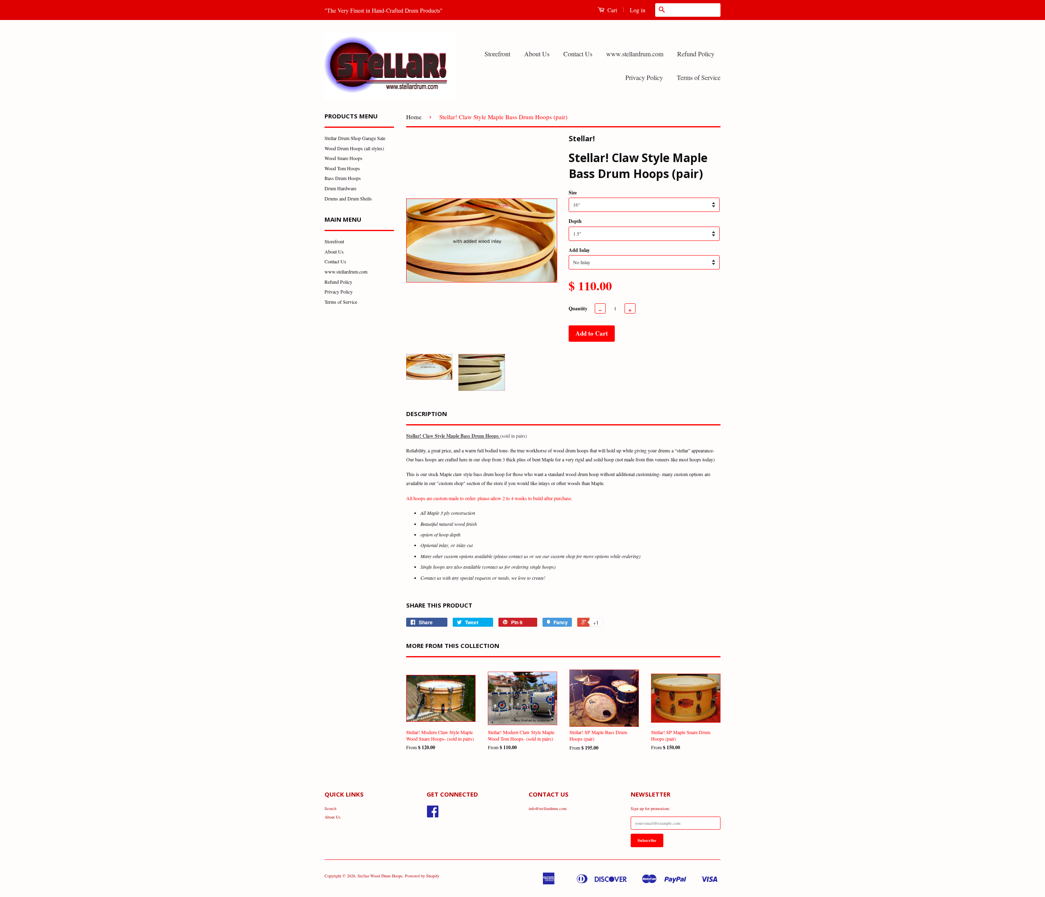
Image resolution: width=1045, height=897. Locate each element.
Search (330, 808)
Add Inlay (579, 250)
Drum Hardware (340, 188)
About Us (536, 53)
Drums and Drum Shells (348, 198)
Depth (575, 221)
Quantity (578, 308)
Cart (611, 10)
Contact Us (577, 53)
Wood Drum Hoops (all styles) (354, 148)
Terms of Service (698, 77)
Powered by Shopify (422, 876)
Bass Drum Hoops (343, 178)
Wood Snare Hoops (343, 158)
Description (426, 414)
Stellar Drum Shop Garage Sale (355, 138)
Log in (637, 10)
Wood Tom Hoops (342, 168)
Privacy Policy (644, 77)
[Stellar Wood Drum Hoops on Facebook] (433, 814)
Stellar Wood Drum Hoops (380, 876)
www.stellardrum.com (634, 53)
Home (414, 117)
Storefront (497, 53)
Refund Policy (695, 53)
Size (573, 192)
